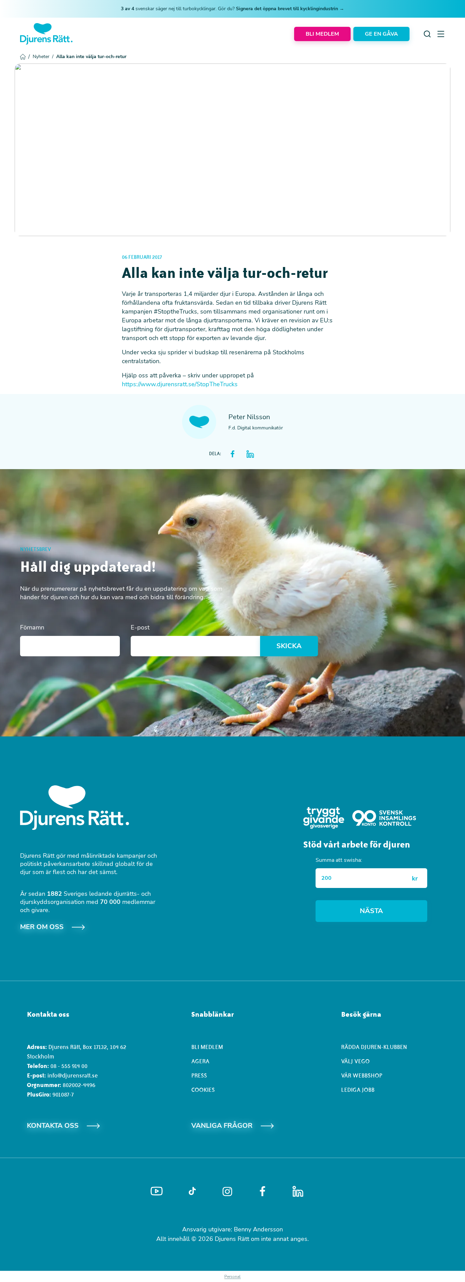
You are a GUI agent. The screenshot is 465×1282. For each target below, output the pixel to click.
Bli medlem (207, 1047)
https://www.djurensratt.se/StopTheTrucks (180, 384)
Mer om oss (42, 926)
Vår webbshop (361, 1075)
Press (199, 1075)
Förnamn (32, 627)
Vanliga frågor (222, 1125)
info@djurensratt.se (72, 1075)
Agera (200, 1061)
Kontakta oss (53, 1125)
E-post (140, 627)
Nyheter (43, 56)
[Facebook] (262, 1191)
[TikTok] (192, 1191)
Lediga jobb (357, 1089)
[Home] (46, 33)
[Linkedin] (298, 1191)
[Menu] (441, 34)
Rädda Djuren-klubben (374, 1047)
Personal (232, 1276)
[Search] (427, 34)
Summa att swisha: (339, 860)
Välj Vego (355, 1061)
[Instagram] (227, 1191)
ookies (205, 1089)
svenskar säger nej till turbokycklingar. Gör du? (232, 8)
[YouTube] (156, 1191)
